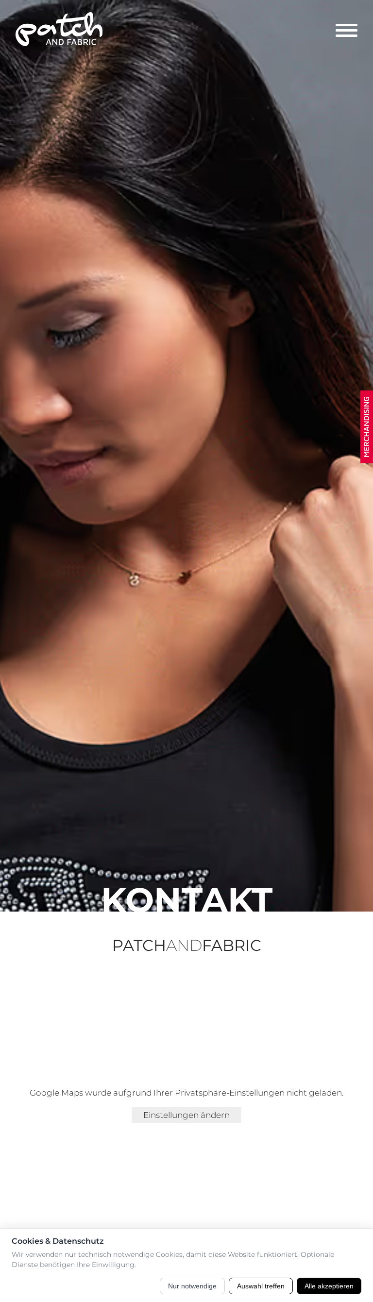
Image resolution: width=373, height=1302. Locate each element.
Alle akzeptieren (329, 1286)
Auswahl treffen (261, 1286)
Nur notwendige (192, 1286)
